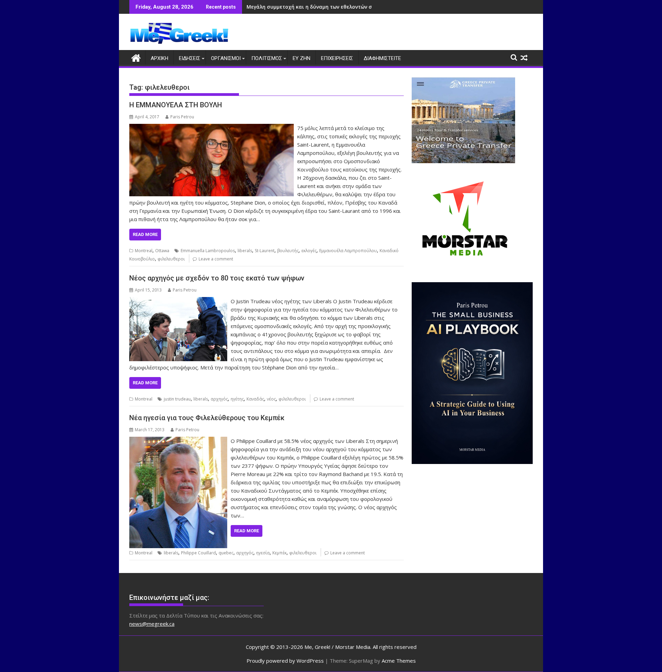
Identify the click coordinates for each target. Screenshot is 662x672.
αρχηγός (219, 399)
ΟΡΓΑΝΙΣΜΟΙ (226, 58)
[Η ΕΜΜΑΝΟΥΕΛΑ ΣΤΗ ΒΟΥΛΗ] (211, 128)
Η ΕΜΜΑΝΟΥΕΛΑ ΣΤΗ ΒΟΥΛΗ (175, 105)
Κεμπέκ (279, 553)
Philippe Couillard (198, 553)
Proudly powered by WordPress (285, 660)
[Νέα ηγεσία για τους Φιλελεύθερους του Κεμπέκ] (178, 440)
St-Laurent (264, 251)
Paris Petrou (182, 117)
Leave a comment (216, 259)
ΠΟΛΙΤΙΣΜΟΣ (266, 58)
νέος (271, 399)
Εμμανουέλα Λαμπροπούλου (348, 251)
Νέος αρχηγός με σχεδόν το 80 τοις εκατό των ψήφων (216, 278)
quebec (226, 553)
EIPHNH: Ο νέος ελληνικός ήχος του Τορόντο (301, 6)
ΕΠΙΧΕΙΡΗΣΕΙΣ (337, 58)
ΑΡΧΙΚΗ (159, 58)
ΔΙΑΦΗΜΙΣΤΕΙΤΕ (382, 58)
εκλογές (309, 251)
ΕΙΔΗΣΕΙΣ (189, 58)
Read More (145, 234)
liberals (245, 251)
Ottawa (162, 251)
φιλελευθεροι (171, 259)
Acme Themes (399, 660)
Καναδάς (255, 399)
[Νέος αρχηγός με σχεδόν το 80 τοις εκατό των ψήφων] (178, 301)
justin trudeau (177, 399)
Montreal (143, 251)
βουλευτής (288, 251)
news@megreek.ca (151, 623)
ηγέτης (237, 399)
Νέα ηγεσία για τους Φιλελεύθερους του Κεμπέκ (206, 418)
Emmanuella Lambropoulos (208, 251)
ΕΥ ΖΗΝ (301, 58)
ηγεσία (263, 553)
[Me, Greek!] (136, 57)
